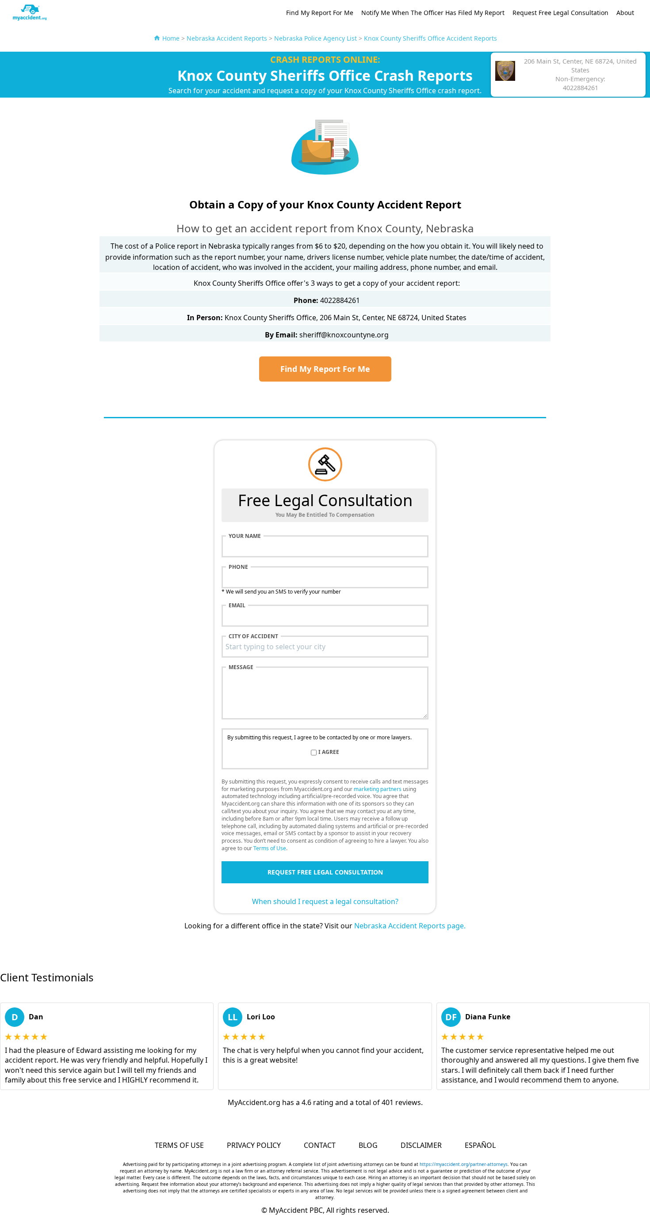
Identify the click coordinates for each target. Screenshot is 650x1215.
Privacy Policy (254, 1145)
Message (241, 667)
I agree (328, 752)
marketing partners (377, 789)
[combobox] (325, 647)
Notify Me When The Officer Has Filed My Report (433, 12)
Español (480, 1145)
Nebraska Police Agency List (315, 38)
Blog (368, 1145)
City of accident (253, 636)
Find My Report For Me (319, 12)
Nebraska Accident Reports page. (410, 926)
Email (237, 605)
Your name (245, 536)
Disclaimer (421, 1145)
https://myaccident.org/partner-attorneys (464, 1164)
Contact (320, 1145)
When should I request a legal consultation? (325, 901)
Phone (238, 567)
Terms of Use (269, 848)
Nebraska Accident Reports (227, 38)
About (625, 12)
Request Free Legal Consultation (560, 12)
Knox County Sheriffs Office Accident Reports (430, 38)
